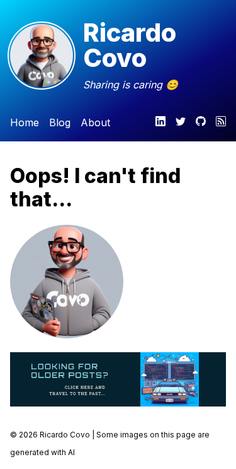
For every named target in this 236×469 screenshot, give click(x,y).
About (95, 122)
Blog (59, 122)
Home (24, 122)
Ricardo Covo (129, 45)
